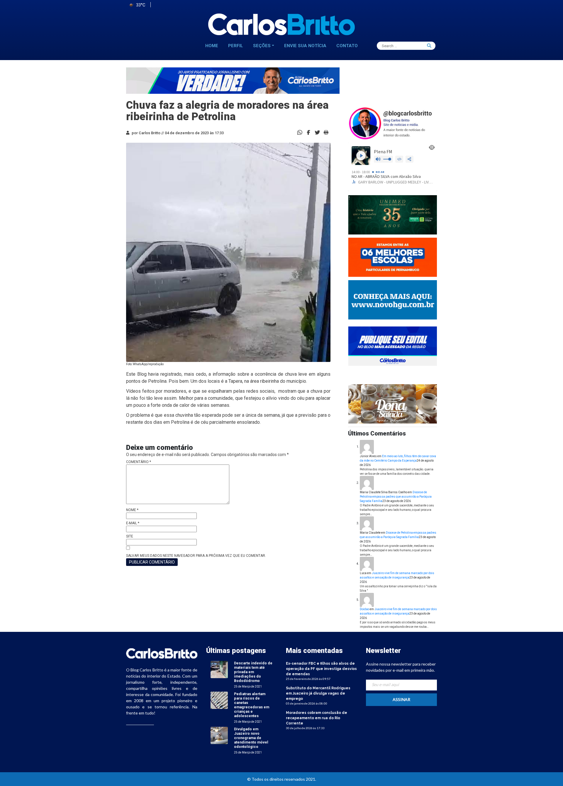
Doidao (364, 609)
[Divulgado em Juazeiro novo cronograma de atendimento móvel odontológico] (219, 735)
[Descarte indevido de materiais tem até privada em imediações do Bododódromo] (219, 669)
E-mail (132, 523)
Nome (132, 510)
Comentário (138, 462)
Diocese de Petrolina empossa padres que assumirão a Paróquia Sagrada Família (396, 497)
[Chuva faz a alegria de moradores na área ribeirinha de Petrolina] (308, 132)
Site (129, 536)
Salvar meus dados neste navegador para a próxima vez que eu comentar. (196, 556)
